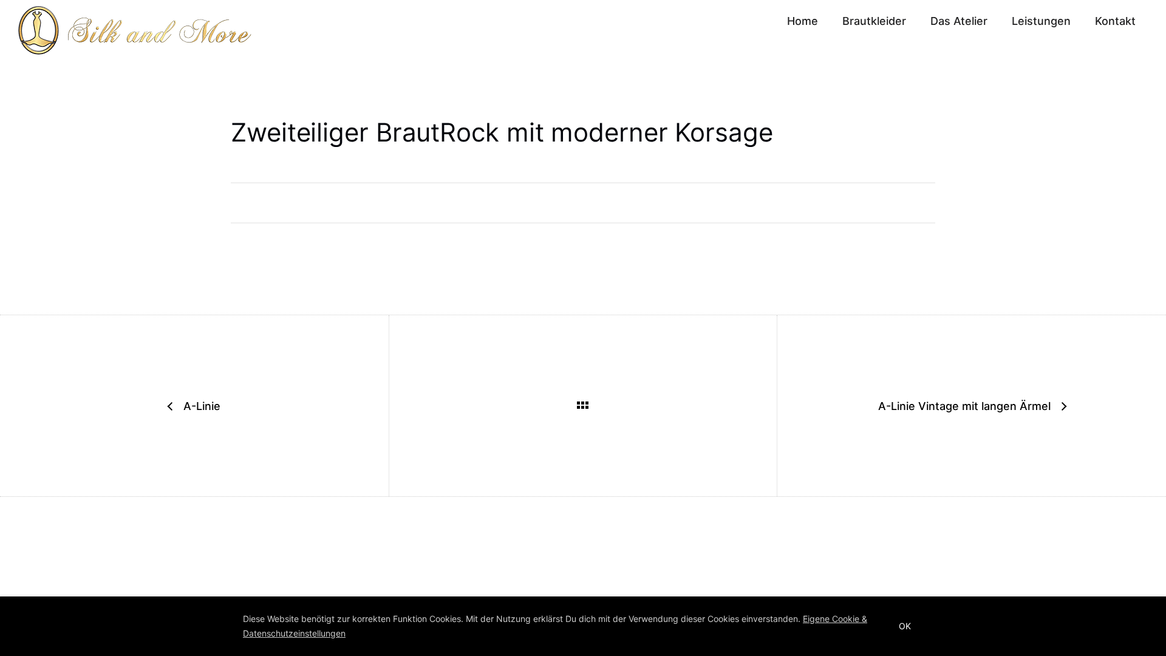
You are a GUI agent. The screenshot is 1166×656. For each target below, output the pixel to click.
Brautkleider (874, 21)
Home (802, 21)
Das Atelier (958, 21)
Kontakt (1115, 21)
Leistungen (1041, 21)
